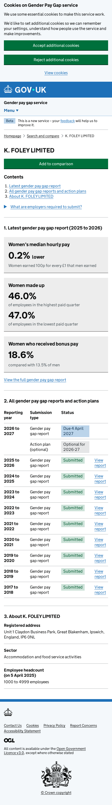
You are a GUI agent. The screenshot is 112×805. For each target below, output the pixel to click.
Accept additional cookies (56, 45)
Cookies (32, 725)
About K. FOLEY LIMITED (31, 196)
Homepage (12, 135)
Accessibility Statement (22, 731)
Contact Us (13, 725)
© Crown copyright (56, 792)
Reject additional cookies (56, 59)
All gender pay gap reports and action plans (47, 191)
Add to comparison (60, 163)
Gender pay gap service (25, 102)
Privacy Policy (54, 725)
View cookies (56, 72)
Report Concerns (83, 725)
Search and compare (43, 135)
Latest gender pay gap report (35, 185)
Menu (9, 110)
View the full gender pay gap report (35, 379)
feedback (67, 120)
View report (100, 463)
